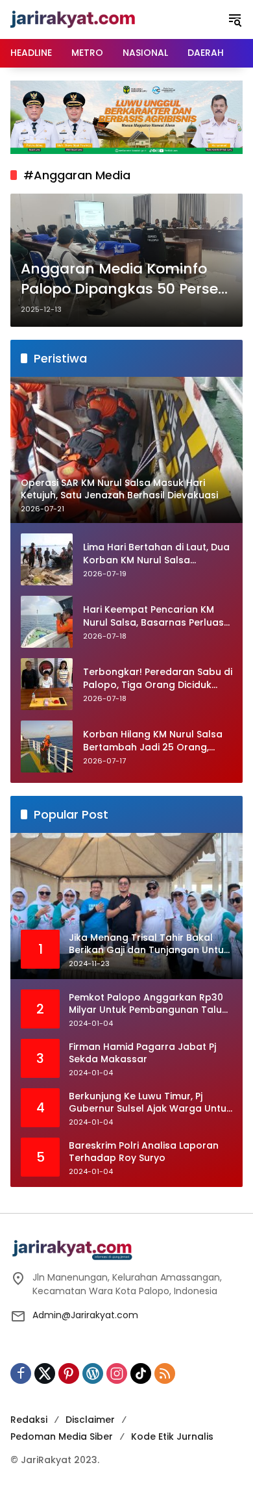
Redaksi (28, 1419)
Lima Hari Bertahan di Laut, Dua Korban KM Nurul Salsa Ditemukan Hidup (156, 554)
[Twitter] (44, 1373)
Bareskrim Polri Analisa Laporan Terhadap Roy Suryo (144, 1152)
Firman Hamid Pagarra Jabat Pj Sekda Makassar (142, 1053)
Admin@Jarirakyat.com (85, 1314)
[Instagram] (116, 1373)
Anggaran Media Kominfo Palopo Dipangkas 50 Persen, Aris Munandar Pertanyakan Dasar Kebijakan (126, 279)
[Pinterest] (68, 1373)
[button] (235, 19)
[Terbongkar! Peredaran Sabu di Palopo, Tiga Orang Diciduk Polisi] (47, 684)
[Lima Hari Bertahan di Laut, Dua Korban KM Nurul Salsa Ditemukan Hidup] (47, 559)
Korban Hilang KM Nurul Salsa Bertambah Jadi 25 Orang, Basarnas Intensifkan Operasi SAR (153, 741)
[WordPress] (92, 1373)
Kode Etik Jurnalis (172, 1436)
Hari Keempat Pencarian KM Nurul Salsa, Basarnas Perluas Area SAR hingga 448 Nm (153, 616)
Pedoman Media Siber (61, 1436)
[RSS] (164, 1373)
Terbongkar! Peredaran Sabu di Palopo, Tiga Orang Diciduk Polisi (157, 678)
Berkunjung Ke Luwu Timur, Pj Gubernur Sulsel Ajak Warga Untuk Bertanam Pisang (150, 1103)
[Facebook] (20, 1373)
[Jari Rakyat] (73, 18)
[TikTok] (140, 1373)
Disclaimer (90, 1419)
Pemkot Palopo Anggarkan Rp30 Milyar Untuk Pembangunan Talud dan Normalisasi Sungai (148, 1004)
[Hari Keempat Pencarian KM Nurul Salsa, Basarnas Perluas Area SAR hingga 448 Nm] (47, 622)
